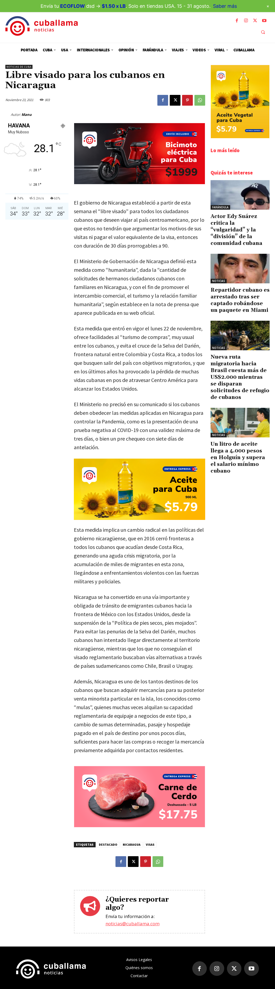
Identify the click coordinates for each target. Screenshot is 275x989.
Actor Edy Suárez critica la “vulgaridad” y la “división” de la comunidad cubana (236, 230)
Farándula (220, 207)
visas (150, 844)
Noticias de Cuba (18, 67)
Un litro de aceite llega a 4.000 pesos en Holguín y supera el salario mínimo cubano (238, 457)
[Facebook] (237, 20)
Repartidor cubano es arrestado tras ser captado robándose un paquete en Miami (240, 300)
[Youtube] (264, 20)
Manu (26, 114)
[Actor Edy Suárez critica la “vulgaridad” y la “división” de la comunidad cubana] (240, 195)
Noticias (218, 281)
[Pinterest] (187, 100)
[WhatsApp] (199, 100)
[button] (263, 32)
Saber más (225, 6)
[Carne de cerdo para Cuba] (139, 825)
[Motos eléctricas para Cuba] (139, 182)
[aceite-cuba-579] (139, 489)
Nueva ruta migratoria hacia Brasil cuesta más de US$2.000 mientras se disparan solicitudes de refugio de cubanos (240, 377)
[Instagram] (246, 20)
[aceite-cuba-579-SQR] (240, 136)
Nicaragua (131, 844)
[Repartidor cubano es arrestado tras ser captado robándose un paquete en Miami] (240, 268)
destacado (108, 844)
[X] (255, 20)
